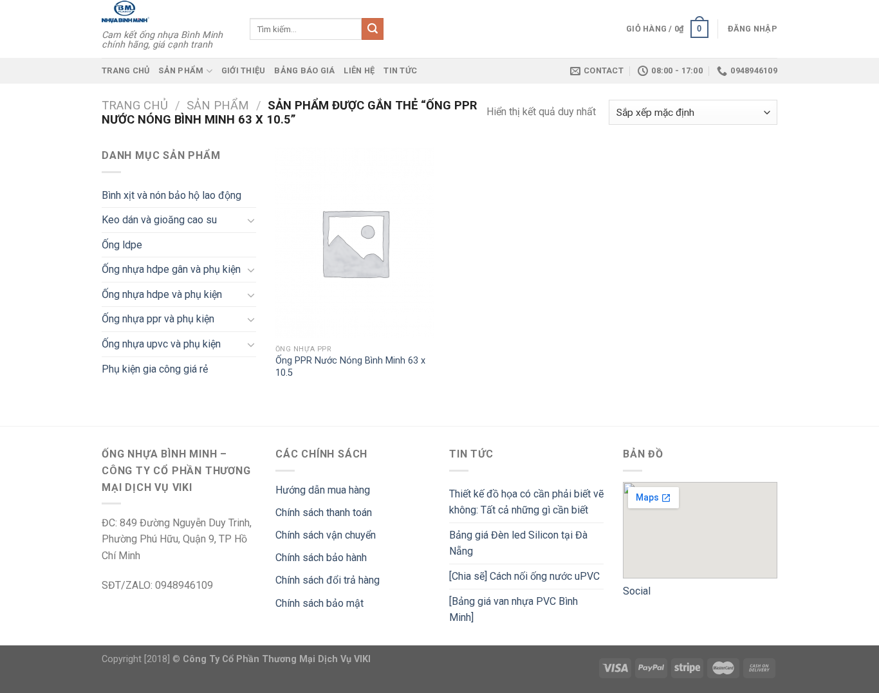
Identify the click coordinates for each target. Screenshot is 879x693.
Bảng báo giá (304, 70)
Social (637, 591)
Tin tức (400, 70)
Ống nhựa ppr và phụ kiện (158, 319)
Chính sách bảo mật (319, 603)
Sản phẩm (180, 70)
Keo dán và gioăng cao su (159, 220)
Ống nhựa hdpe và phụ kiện (162, 294)
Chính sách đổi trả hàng (327, 580)
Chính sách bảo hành (321, 557)
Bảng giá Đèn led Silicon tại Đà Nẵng (518, 543)
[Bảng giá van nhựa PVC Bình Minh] (513, 609)
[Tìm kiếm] (373, 29)
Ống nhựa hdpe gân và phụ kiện (171, 269)
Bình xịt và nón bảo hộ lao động (171, 195)
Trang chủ (125, 70)
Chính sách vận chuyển (325, 535)
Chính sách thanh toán (323, 512)
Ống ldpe (122, 245)
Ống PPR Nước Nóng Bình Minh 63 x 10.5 (350, 366)
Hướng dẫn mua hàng (322, 490)
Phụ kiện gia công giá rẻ (155, 369)
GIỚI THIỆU (243, 70)
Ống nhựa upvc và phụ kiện (161, 344)
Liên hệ (359, 70)
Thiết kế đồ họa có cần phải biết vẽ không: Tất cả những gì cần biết (526, 502)
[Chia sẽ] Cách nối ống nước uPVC (524, 576)
